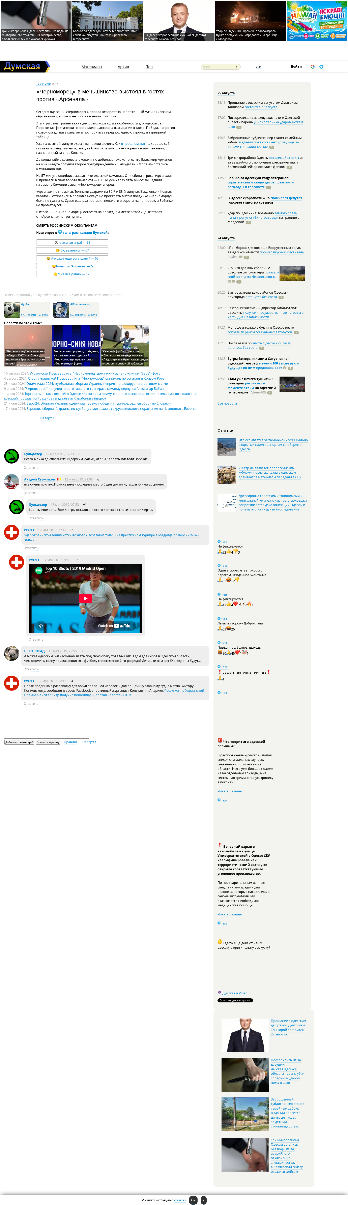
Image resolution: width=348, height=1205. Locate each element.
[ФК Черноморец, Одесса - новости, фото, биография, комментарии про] (61, 317)
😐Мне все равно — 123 (72, 274)
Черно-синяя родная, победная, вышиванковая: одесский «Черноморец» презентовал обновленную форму (76, 357)
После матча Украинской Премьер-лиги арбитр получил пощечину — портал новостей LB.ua (114, 692)
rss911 (29, 530)
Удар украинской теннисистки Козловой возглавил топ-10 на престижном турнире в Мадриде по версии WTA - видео (111, 537)
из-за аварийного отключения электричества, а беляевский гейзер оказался (266, 162)
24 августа (226, 238)
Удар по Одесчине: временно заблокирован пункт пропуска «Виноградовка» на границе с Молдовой (247, 35)
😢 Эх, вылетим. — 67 (72, 250)
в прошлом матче (135, 143)
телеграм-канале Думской (85, 232)
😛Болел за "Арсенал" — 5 (72, 266)
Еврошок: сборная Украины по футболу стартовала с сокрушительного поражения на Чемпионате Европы (111, 408)
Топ (149, 67)
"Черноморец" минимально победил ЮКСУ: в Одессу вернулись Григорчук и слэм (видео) (25, 357)
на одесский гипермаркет (252, 390)
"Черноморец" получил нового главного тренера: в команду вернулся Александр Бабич (94, 388)
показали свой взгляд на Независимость (253, 274)
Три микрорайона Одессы (248, 157)
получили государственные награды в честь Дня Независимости (265, 314)
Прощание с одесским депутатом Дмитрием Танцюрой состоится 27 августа (288, 1027)
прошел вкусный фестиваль (282, 252)
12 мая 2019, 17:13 (60, 454)
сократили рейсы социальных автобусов (260, 332)
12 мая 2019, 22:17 (52, 530)
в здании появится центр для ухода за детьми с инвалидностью (263, 144)
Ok (193, 1200)
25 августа (226, 93)
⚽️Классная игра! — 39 (72, 242)
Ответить (31, 467)
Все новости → (229, 403)
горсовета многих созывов (250, 202)
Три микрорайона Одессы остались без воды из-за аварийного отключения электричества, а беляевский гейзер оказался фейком (35, 35)
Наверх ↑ (47, 418)
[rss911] (11, 538)
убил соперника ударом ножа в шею (265, 124)
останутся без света (261, 297)
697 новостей (78, 315)
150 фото (42, 315)
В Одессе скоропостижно (249, 198)
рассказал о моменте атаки (246, 385)
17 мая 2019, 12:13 (52, 681)
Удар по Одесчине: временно (251, 213)
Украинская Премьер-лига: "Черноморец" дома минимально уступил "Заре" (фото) (96, 373)
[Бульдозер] (11, 462)
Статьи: (225, 430)
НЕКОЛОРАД (34, 651)
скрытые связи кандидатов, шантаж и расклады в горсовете (261, 184)
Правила (71, 742)
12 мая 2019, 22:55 (63, 651)
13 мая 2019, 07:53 (65, 504)
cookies (180, 1200)
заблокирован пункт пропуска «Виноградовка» (262, 215)
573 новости (28, 315)
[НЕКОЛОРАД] (11, 659)
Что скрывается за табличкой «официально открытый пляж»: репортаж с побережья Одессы (273, 444)
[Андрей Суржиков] (11, 488)
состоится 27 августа (260, 107)
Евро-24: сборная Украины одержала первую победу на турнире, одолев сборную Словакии (99, 403)
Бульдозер (33, 454)
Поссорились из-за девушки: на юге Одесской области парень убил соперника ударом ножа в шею (287, 1071)
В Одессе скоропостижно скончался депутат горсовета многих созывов (175, 37)
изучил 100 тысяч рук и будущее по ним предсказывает (263, 365)
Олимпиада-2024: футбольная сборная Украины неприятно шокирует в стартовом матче (97, 383)
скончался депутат (286, 198)
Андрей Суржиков (39, 479)
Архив (123, 67)
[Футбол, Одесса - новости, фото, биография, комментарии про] (12, 317)
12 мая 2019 (43, 83)
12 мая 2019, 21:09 (78, 479)
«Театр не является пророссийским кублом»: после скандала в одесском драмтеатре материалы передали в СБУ (270, 472)
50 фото (92, 315)
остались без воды (284, 157)
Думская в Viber (234, 993)
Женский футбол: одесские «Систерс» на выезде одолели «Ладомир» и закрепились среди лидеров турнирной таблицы (125, 357)
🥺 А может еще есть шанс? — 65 (72, 258)
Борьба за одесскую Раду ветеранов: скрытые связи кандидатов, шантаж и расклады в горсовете (105, 35)
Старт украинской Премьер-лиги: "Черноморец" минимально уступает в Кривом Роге (96, 378)
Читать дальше (230, 791)
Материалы (92, 67)
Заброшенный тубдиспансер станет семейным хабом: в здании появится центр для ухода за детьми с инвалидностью (287, 1112)
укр (258, 66)
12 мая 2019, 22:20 (57, 560)
